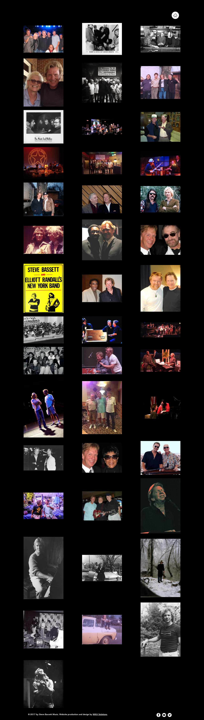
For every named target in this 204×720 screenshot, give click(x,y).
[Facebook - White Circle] (158, 715)
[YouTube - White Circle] (164, 715)
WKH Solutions (100, 714)
